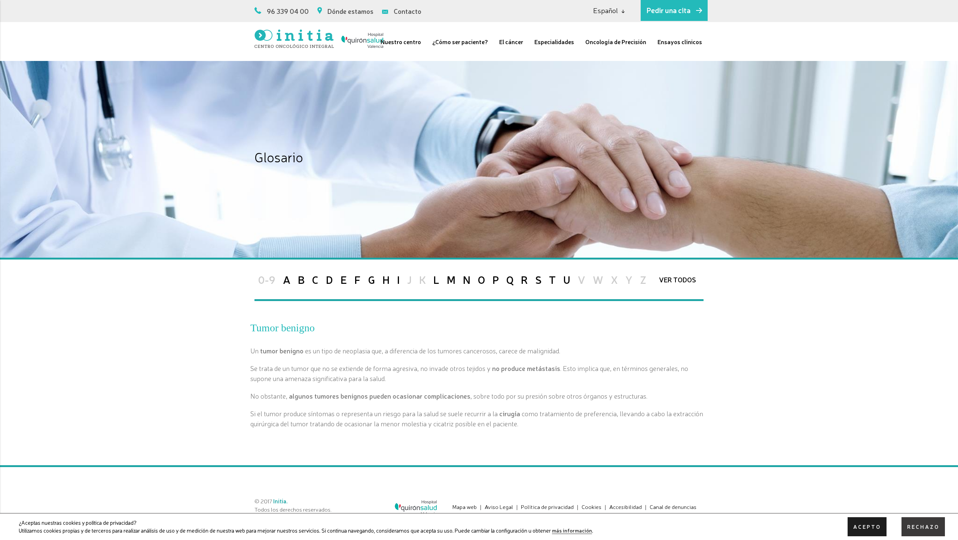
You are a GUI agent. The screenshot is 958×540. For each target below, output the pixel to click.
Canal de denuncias (673, 506)
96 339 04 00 (288, 10)
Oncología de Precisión (615, 41)
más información (572, 530)
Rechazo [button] (923, 526)
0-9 (266, 279)
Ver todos (677, 279)
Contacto (407, 10)
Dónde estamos (350, 10)
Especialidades (554, 41)
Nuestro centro (401, 41)
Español (605, 10)
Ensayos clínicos (680, 41)
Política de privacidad (547, 506)
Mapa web (464, 506)
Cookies (591, 506)
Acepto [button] (867, 526)
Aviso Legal (499, 506)
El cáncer (511, 41)
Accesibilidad (625, 506)
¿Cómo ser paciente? (460, 41)
